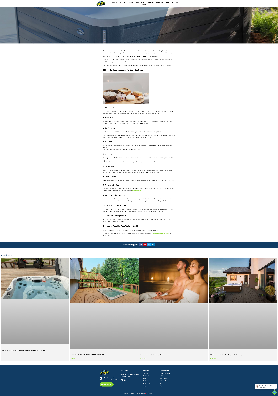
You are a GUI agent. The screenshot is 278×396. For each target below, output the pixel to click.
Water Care (150, 3)
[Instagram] (125, 380)
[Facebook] (122, 380)
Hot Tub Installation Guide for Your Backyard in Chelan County (226, 355)
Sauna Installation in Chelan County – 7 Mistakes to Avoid (155, 355)
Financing (175, 3)
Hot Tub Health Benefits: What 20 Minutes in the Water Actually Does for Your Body (23, 350)
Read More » (5, 354)
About (167, 3)
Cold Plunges (140, 3)
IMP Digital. (149, 393)
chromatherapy (137, 190)
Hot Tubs (114, 3)
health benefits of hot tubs (161, 233)
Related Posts (6, 255)
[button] (141, 244)
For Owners (159, 3)
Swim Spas (123, 3)
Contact (144, 4)
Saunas (131, 3)
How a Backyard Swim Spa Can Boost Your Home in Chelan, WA (87, 354)
